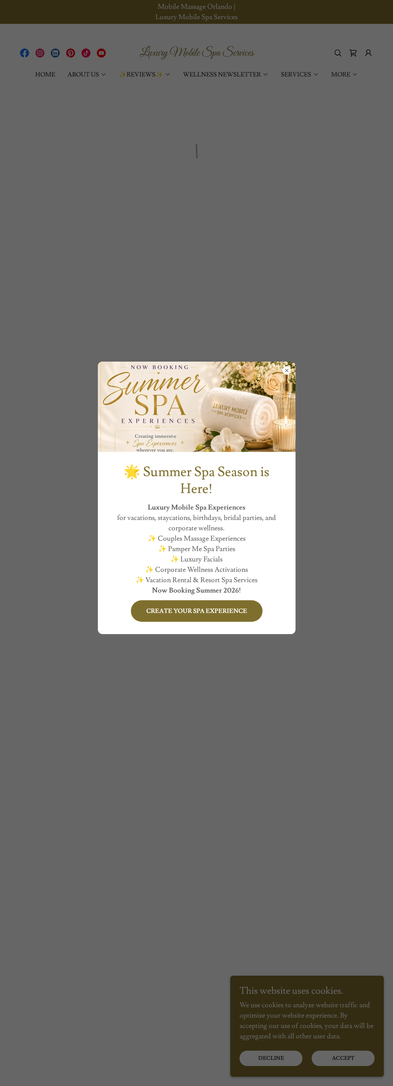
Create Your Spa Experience (196, 611)
